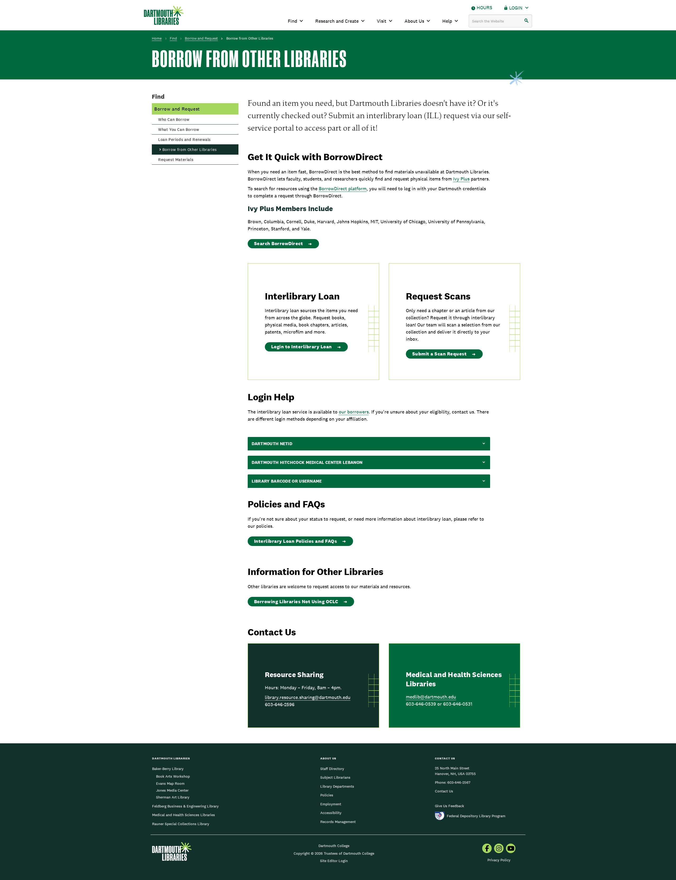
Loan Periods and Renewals (184, 139)
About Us (414, 21)
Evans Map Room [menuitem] (170, 783)
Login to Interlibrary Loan (301, 347)
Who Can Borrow (173, 119)
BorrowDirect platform (343, 188)
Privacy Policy (498, 860)
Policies (326, 795)
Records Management (338, 821)
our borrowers (354, 412)
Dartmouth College (333, 845)
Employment (330, 804)
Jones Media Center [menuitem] (172, 790)
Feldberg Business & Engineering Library (185, 806)
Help (447, 21)
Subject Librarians (335, 777)
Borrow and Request (201, 38)
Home (157, 38)
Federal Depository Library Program (476, 816)
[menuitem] (487, 849)
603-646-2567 (458, 782)
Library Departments (337, 786)
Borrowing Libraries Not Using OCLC (296, 601)
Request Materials (175, 159)
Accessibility (330, 812)
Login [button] (516, 8)
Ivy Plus (461, 179)
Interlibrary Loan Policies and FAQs (295, 541)
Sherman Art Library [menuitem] (172, 797)
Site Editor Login (334, 860)
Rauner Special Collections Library (180, 823)
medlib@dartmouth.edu (431, 697)
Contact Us (444, 791)
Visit (381, 21)
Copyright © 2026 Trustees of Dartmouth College (334, 853)
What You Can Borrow (178, 129)
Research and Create (337, 21)
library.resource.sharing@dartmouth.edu (307, 697)
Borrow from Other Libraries (189, 149)
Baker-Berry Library (168, 768)
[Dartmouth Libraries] (164, 15)
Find (292, 21)
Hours (484, 7)
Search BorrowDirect (278, 243)
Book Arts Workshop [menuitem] (173, 776)
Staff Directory (332, 768)
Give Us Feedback (449, 805)
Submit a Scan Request (439, 354)
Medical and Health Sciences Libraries (183, 814)
